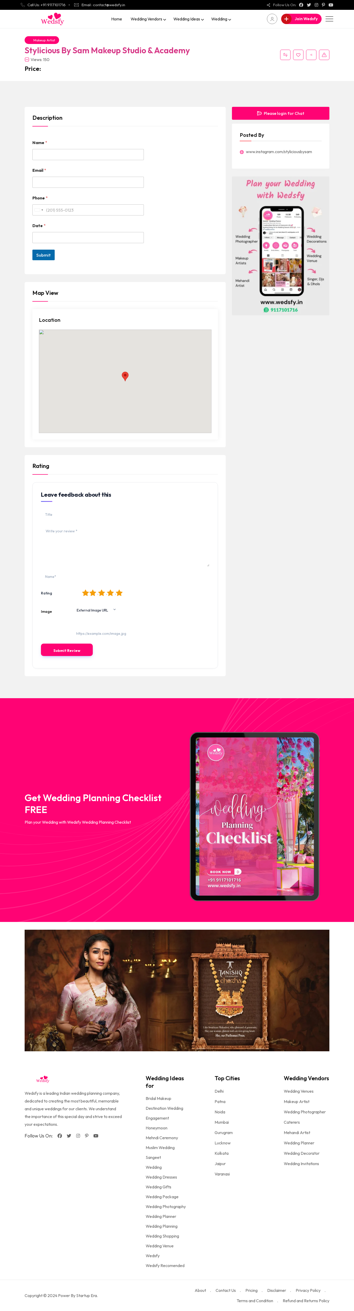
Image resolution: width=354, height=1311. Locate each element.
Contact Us (226, 1290)
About (200, 1290)
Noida (220, 1111)
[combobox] (38, 209)
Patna (220, 1101)
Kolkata (222, 1153)
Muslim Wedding (160, 1147)
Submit (43, 255)
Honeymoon (156, 1127)
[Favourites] (298, 55)
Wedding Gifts (158, 1186)
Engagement (157, 1118)
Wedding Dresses (161, 1177)
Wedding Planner (161, 1216)
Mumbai (222, 1122)
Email (39, 170)
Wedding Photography (166, 1206)
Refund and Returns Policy (306, 1300)
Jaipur (220, 1163)
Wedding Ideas (186, 18)
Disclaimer (276, 1290)
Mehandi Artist (297, 1132)
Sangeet (153, 1157)
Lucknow (223, 1142)
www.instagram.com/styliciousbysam (278, 151)
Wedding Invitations (301, 1163)
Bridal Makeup (158, 1098)
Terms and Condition (255, 1300)
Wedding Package (162, 1196)
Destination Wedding (164, 1108)
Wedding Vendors (146, 18)
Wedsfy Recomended (165, 1265)
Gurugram (224, 1132)
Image (46, 611)
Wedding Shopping (162, 1236)
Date (39, 225)
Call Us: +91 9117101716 (46, 4)
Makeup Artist (44, 40)
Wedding (219, 18)
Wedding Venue (160, 1245)
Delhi (219, 1091)
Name (39, 142)
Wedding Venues (299, 1091)
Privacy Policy (308, 1290)
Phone (40, 198)
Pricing (251, 1290)
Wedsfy (153, 1255)
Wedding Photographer (305, 1111)
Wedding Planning (162, 1226)
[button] (125, 376)
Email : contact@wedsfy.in (103, 4)
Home (116, 18)
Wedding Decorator (302, 1153)
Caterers (292, 1122)
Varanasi (222, 1173)
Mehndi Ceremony (162, 1137)
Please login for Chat (283, 113)
